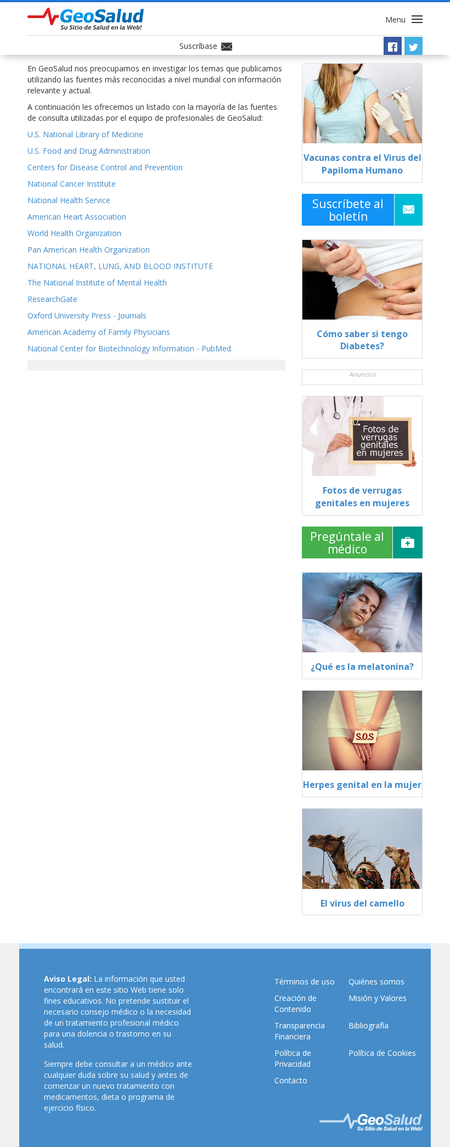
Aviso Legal (66, 978)
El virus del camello (362, 903)
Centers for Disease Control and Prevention (105, 167)
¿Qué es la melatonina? (362, 667)
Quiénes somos (376, 981)
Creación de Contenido (295, 1003)
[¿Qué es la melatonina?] (362, 617)
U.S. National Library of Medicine (85, 134)
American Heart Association (76, 216)
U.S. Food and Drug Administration (88, 151)
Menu (396, 19)
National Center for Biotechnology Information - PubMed (129, 348)
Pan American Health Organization (88, 249)
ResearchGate (52, 299)
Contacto (290, 1080)
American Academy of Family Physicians (98, 332)
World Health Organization (74, 233)
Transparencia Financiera (299, 1031)
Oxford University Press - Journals (87, 315)
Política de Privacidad (292, 1058)
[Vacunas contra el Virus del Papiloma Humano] (362, 108)
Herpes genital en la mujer (362, 785)
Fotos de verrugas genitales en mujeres (362, 496)
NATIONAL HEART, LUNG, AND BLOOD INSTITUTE (120, 266)
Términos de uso (304, 981)
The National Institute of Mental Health (97, 282)
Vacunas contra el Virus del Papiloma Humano (362, 164)
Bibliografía (368, 1025)
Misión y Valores (377, 998)
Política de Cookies (382, 1053)
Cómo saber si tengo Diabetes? (362, 340)
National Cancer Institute (71, 183)
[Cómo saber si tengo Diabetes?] (362, 284)
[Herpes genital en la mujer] (362, 735)
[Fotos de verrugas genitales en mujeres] (362, 440)
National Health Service (68, 200)
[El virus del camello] (362, 853)
